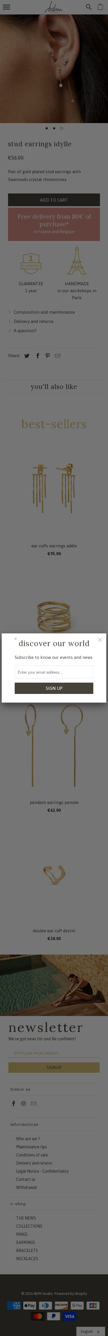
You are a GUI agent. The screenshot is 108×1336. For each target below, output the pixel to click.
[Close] (100, 639)
